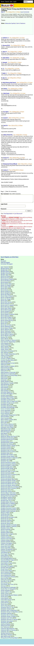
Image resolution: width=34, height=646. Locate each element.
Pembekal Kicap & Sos (7, 450)
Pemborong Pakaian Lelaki (8, 482)
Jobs (11, 1)
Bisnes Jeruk (4, 300)
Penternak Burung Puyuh (7, 517)
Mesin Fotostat (5, 418)
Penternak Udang (5, 523)
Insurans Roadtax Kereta (7, 360)
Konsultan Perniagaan (7, 264)
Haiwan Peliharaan (6, 345)
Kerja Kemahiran (5, 384)
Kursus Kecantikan (6, 410)
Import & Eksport (5, 355)
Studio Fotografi (5, 590)
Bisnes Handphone (6, 293)
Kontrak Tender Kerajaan (7, 396)
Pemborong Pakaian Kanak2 (8, 480)
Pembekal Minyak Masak (7, 456)
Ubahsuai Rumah (5, 625)
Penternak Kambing (6, 520)
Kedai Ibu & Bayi (5, 369)
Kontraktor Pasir (5, 404)
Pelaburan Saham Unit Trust (8, 436)
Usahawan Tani (5, 631)
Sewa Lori (3, 586)
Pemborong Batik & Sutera (8, 465)
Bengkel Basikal (5, 268)
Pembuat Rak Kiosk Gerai (7, 496)
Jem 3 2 (5, 78)
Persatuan (3, 261)
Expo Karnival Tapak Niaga (8, 341)
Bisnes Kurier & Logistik (7, 305)
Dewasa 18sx (4, 337)
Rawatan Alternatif (6, 567)
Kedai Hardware (5, 367)
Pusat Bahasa (4, 552)
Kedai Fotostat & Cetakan (7, 366)
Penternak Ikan (5, 519)
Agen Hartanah (5, 267)
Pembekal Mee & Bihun (7, 454)
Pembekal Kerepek (6, 447)
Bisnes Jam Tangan (6, 299)
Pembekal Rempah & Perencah (9, 457)
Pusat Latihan (4, 555)
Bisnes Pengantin (5, 311)
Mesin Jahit (4, 422)
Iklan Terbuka (4, 352)
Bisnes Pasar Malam (6, 308)
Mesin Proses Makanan (7, 424)
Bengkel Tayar (4, 274)
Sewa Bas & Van (5, 581)
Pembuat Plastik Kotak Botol (8, 494)
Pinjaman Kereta (5, 540)
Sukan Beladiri (5, 598)
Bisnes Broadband (6, 280)
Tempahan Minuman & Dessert (9, 619)
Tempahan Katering (6, 613)
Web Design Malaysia (6, 634)
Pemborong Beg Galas (7, 467)
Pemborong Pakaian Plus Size (9, 483)
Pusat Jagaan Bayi (5, 554)
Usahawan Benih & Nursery (8, 630)
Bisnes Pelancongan (6, 309)
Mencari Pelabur (5, 416)
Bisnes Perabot (5, 313)
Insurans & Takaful (6, 358)
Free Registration (8, 213)
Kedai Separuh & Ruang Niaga (9, 375)
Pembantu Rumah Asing (7, 438)
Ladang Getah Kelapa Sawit (8, 415)
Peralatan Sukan (5, 528)
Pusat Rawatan (5, 561)
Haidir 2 (4, 73)
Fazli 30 (5, 125)
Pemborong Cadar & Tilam (8, 471)
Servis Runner (4, 578)
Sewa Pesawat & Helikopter (8, 587)
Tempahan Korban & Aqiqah (8, 616)
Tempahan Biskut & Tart (7, 607)
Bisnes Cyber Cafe (5, 287)
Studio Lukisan (5, 593)
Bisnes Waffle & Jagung (7, 334)
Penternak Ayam (5, 515)
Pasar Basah (4, 433)
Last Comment (25, 12)
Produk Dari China (5, 546)
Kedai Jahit (4, 370)
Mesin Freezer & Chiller (7, 419)
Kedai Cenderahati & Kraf (7, 363)
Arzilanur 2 (6, 38)
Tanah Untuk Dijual (6, 606)
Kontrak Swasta (5, 395)
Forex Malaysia (5, 343)
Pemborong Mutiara (6, 477)
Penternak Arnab (5, 514)
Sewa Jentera (4, 583)
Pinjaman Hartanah (6, 537)
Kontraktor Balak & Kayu (7, 398)
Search (7, 1)
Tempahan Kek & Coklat (7, 615)
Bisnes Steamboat (5, 326)
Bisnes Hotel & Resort (7, 296)
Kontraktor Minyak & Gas (7, 403)
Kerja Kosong (4, 386)
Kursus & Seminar (6, 409)
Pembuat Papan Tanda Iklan (8, 493)
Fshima (5, 88)
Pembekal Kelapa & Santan (8, 445)
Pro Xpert (6, 112)
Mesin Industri (5, 421)
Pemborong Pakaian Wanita (8, 485)
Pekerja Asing (4, 435)
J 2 (3, 68)
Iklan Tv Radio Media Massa (8, 354)
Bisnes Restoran (5, 316)
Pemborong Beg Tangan (7, 468)
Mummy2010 (6, 45)
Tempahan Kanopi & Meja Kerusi (10, 612)
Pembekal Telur (5, 460)
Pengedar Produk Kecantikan (8, 509)
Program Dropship (6, 551)
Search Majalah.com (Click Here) (9, 257)
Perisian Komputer (6, 529)
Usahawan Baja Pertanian (7, 628)
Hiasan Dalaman (5, 348)
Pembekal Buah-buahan (7, 442)
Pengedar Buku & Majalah (8, 503)
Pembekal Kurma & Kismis (8, 451)
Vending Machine (5, 633)
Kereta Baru (4, 380)
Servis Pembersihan (6, 575)
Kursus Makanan (5, 412)
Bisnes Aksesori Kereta (7, 279)
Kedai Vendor (4, 378)
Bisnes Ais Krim (5, 277)
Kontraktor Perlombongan (8, 407)
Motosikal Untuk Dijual (7, 427)
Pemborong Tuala (5, 489)
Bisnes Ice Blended (6, 297)
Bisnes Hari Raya (5, 294)
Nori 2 (3, 12)
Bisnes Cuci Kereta (6, 285)
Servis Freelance (20, 23)
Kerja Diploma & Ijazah (7, 383)
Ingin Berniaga (5, 357)
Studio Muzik (4, 596)
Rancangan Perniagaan (7, 566)
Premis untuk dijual (6, 544)
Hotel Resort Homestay (7, 351)
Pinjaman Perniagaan (6, 543)
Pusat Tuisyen (4, 564)
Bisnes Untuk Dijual (6, 332)
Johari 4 (5, 51)
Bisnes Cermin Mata (6, 284)
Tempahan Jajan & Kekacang (8, 610)
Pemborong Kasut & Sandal (8, 474)
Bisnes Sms (4, 323)
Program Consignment (7, 549)
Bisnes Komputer (5, 303)
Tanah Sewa (4, 604)
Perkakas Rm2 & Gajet (7, 534)
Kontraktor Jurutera (6, 399)
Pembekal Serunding (6, 459)
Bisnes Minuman (5, 306)
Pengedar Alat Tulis (6, 500)
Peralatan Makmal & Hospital (9, 525)
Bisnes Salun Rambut (6, 319)
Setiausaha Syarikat (10, 23)
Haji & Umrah (4, 346)
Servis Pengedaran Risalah (8, 577)
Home (2, 1)
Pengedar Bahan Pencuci (7, 502)
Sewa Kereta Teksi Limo (7, 584)
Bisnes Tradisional (6, 331)
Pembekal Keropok (6, 448)
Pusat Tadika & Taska (6, 563)
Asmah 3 (5, 118)
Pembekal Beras (5, 441)
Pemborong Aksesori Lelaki (8, 462)
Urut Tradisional (5, 627)
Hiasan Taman (4, 349)
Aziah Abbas (6, 58)
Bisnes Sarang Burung (7, 320)
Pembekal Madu (5, 453)
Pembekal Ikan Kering (7, 444)
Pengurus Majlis (5, 512)
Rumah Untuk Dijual (6, 570)
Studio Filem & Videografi (8, 589)
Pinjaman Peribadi (6, 541)
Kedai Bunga (4, 361)
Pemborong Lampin (6, 476)
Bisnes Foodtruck (5, 291)
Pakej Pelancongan (6, 428)
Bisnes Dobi (4, 288)
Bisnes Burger (4, 282)
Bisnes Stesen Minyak (6, 328)
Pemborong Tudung (6, 491)
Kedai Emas (4, 364)
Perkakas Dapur (5, 531)
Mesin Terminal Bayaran (7, 425)
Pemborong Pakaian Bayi (7, 479)
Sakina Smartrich (7, 135)
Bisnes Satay (4, 322)
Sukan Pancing (5, 602)
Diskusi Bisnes (4, 338)
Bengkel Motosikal (6, 273)
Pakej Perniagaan (5, 262)
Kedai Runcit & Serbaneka (8, 374)
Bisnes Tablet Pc (5, 329)
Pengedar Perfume (6, 506)
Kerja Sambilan (5, 390)
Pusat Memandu (5, 557)
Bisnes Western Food (6, 335)
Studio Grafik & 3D (6, 592)
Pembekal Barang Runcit (7, 439)
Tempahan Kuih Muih (6, 618)
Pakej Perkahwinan (6, 430)
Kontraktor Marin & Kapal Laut (9, 401)
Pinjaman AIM (4, 535)
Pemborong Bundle (6, 470)
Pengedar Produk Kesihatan (8, 511)
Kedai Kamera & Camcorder (8, 372)
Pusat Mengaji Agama (6, 558)
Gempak (5, 62)
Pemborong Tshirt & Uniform (8, 488)
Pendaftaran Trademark (7, 499)
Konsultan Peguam (6, 392)
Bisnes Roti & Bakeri (6, 317)
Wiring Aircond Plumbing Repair (9, 638)
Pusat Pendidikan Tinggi (7, 560)
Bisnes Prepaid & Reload (7, 314)
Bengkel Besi (4, 270)
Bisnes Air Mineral (5, 276)
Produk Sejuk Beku (6, 548)
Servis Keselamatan (6, 573)
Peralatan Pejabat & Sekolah (8, 526)
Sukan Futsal (4, 601)
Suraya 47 (6, 158)
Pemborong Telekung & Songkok (10, 486)
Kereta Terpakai (5, 381)
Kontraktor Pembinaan (7, 406)
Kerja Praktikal (4, 387)
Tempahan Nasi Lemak (7, 621)
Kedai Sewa (4, 377)
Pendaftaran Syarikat (6, 497)
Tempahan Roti (5, 622)
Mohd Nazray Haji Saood (9, 82)
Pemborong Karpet (6, 473)
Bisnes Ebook (4, 290)
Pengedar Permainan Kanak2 (8, 508)
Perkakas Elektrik (5, 532)
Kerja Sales (4, 389)
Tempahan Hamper (6, 609)
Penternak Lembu (5, 522)
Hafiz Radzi (6, 93)
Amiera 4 (5, 170)
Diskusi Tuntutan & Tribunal (8, 340)
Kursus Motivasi (5, 413)
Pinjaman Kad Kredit (6, 538)
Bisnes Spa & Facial (6, 325)
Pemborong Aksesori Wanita (8, 464)
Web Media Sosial (5, 636)
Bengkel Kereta (5, 271)
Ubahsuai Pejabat (5, 624)
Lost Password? (18, 213)
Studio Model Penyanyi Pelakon (9, 595)
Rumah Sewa (4, 569)
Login (14, 1)
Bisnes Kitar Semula (6, 302)
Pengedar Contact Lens (7, 505)
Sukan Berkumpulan (6, 599)
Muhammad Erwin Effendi (10, 164)
